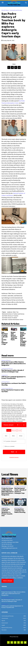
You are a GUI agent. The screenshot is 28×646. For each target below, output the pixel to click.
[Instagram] (11, 642)
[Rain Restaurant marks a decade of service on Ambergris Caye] (4, 329)
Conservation (4, 375)
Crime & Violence (5, 381)
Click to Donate (7, 581)
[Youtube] (25, 642)
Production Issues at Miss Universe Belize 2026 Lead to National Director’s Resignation (13, 363)
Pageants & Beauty (6, 360)
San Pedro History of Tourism (10, 316)
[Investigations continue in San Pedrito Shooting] (20, 502)
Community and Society (15, 10)
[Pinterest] (15, 67)
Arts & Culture (5, 10)
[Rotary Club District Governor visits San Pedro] (14, 329)
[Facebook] (8, 67)
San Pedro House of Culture (9, 317)
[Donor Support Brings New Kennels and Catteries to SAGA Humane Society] (23, 329)
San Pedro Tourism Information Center (12, 319)
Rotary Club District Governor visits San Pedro (14, 336)
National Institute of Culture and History (13, 314)
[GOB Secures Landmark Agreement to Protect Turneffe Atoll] (7, 502)
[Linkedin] (15, 642)
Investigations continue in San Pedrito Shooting (19, 510)
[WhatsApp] (19, 67)
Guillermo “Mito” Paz (12, 312)
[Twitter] (12, 67)
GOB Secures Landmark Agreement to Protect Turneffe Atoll (6, 512)
